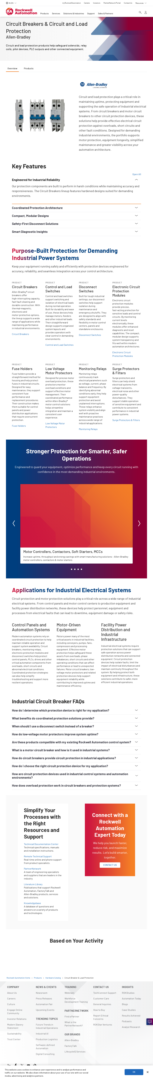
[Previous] (14, 524)
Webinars (69, 993)
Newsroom (41, 993)
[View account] (145, 13)
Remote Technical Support (38, 856)
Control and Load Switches (59, 345)
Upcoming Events (45, 1010)
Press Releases (44, 998)
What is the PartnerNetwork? (74, 1024)
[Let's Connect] (149, 1021)
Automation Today (131, 998)
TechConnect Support (104, 993)
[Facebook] (15, 1065)
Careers (11, 998)
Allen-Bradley (72, 1040)
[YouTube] (28, 1065)
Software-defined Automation (45, 1047)
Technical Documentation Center (41, 844)
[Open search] (140, 13)
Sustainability (14, 1034)
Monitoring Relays (88, 429)
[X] (22, 1065)
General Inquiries (102, 1004)
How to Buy (99, 1010)
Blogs (125, 1004)
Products (44, 14)
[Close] (147, 1072)
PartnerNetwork (32, 869)
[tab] (71, 569)
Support (91, 14)
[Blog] (35, 1065)
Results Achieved (131, 1016)
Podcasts (127, 1021)
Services (56, 14)
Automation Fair (44, 1004)
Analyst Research (131, 1027)
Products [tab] (28, 68)
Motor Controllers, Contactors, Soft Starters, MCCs (46, 486)
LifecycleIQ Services (75, 1052)
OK (134, 1072)
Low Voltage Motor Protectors (55, 425)
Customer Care (101, 998)
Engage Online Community (14, 1012)
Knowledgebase (32, 903)
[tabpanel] (76, 519)
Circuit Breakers (20, 334)
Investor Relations (16, 1019)
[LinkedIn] (9, 1065)
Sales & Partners (105, 14)
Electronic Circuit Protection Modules (122, 354)
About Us (12, 993)
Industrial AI (42, 1034)
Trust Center (13, 1039)
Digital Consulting (45, 1054)
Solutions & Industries (73, 14)
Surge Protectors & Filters (126, 420)
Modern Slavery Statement (15, 1026)
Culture (11, 1004)
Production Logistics (47, 1039)
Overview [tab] (12, 68)
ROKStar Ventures (102, 1025)
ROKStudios (128, 993)
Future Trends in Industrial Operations (47, 1026)
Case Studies (129, 1010)
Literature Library (33, 884)
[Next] (139, 524)
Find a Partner (72, 1016)
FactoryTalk (71, 1046)
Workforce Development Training (76, 1000)
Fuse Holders (19, 426)
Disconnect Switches (90, 335)
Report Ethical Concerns (100, 1017)
